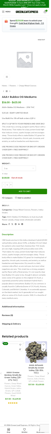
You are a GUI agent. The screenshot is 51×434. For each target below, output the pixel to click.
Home (4, 85)
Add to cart (24, 191)
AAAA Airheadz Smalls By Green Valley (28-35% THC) (36, 369)
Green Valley (16, 386)
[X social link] (12, 224)
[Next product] (9, 91)
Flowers (13, 85)
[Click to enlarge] (7, 77)
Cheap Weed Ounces (27, 85)
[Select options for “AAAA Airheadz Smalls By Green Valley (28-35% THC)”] (43, 349)
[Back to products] (6, 91)
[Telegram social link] (22, 224)
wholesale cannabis (33, 220)
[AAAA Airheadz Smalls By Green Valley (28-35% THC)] (36, 352)
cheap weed (19, 220)
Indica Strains (39, 379)
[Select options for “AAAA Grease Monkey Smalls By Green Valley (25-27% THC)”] (20, 349)
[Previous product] (3, 91)
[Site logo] (27, 11)
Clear (6, 174)
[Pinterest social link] (15, 224)
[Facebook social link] (9, 224)
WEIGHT (6, 163)
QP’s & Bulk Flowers (36, 381)
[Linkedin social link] (19, 224)
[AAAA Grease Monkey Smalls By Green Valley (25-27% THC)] (13, 355)
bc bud (32, 217)
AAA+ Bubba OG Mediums (18, 217)
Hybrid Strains (10, 388)
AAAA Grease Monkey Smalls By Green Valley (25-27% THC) (12, 376)
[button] (48, 373)
